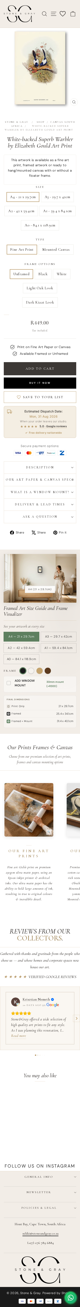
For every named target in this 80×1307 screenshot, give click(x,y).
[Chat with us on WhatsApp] (70, 1297)
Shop (41, 122)
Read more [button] (18, 1036)
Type (40, 239)
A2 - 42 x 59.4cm (21, 211)
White (62, 274)
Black (43, 274)
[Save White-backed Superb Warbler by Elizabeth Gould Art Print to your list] (25, 1094)
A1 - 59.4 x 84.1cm (57, 211)
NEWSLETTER (38, 1192)
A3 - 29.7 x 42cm (57, 197)
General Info (38, 1177)
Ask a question (40, 517)
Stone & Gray (16, 122)
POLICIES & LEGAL (39, 1208)
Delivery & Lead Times (40, 504)
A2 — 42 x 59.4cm (21, 648)
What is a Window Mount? (40, 492)
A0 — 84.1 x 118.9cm (21, 659)
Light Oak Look (40, 288)
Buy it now (40, 382)
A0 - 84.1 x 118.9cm (40, 225)
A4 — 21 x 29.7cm (21, 636)
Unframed (21, 274)
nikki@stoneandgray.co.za (40, 1233)
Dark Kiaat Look (40, 302)
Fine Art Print (21, 249)
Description (40, 467)
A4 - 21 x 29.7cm (23, 197)
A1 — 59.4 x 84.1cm (58, 648)
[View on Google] (15, 1001)
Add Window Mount (25, 683)
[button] (3, 1018)
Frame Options (40, 264)
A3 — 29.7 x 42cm (58, 636)
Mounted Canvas (56, 249)
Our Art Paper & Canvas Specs (40, 480)
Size (40, 187)
